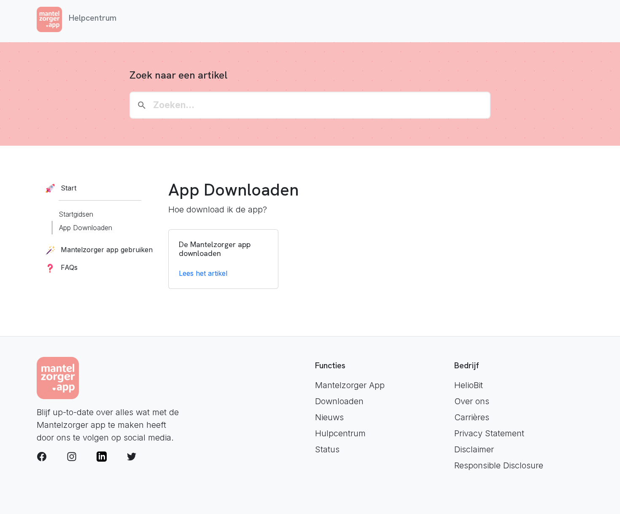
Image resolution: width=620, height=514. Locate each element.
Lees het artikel (203, 273)
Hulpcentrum (340, 433)
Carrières (471, 417)
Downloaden (339, 401)
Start (67, 188)
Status (327, 449)
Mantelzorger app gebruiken (106, 249)
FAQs (68, 267)
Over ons (471, 401)
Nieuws (329, 417)
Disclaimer (474, 449)
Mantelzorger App (350, 385)
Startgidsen (76, 214)
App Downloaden (85, 227)
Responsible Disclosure (498, 465)
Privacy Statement (489, 433)
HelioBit (468, 385)
